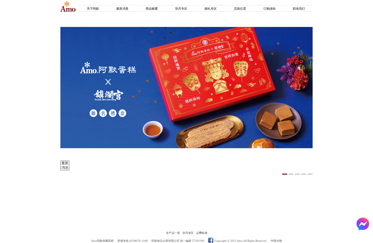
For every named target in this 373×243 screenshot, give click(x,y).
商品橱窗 (152, 8)
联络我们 (299, 8)
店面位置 (240, 8)
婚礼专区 (211, 8)
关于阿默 (93, 8)
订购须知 (269, 8)
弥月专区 (181, 8)
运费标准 (201, 232)
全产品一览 (173, 232)
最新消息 (122, 8)
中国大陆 (276, 240)
